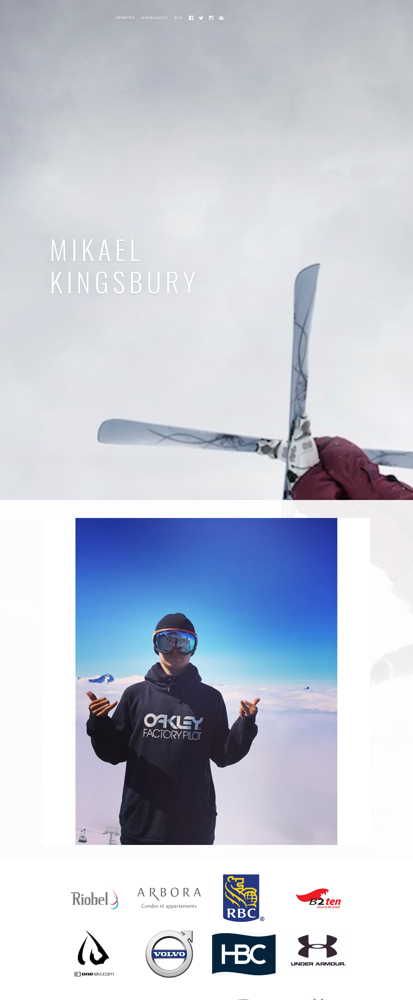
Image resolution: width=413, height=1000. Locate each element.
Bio (178, 17)
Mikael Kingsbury (124, 265)
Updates (125, 17)
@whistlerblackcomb (144, 544)
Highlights (155, 17)
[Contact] (221, 17)
